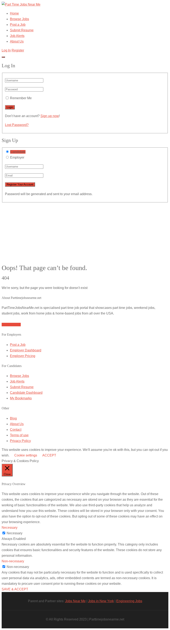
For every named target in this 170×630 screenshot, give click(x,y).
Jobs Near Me (75, 601)
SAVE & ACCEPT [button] (15, 589)
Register (18, 50)
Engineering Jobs (129, 601)
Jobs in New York (101, 601)
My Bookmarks (21, 398)
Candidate (18, 152)
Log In (6, 50)
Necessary (14, 533)
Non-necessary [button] (13, 561)
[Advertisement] (85, 232)
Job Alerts (17, 36)
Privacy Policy (20, 441)
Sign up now (49, 116)
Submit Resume (22, 30)
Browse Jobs (19, 19)
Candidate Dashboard (26, 392)
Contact (15, 429)
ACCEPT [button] (49, 455)
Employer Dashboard (25, 350)
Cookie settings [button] (25, 455)
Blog (13, 418)
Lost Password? (17, 125)
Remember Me (21, 98)
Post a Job (18, 24)
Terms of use (19, 435)
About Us (17, 41)
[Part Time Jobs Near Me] (21, 4)
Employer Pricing (22, 356)
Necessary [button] (9, 527)
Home (14, 13)
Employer (17, 157)
